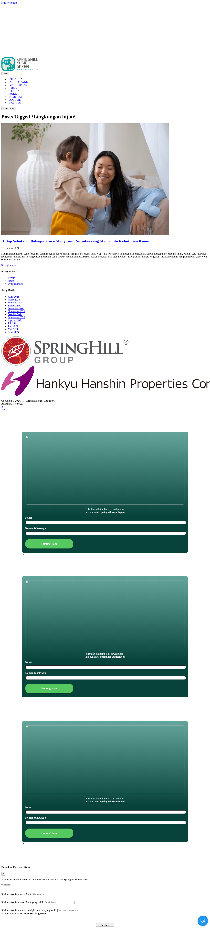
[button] (105, 925)
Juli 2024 (12, 323)
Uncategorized (15, 283)
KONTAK (15, 102)
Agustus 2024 (15, 320)
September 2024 (16, 317)
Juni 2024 (13, 326)
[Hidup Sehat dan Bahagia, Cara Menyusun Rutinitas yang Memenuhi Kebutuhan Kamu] (85, 234)
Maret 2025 (14, 299)
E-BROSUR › (9, 108)
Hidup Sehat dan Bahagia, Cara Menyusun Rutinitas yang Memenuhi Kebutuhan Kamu (75, 241)
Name (28, 517)
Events (11, 277)
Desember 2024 (16, 308)
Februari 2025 (15, 302)
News (11, 280)
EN (3, 409)
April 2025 (13, 296)
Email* (8, 897)
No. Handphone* (14, 905)
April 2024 (13, 332)
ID (2, 406)
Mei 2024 (13, 329)
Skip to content (9, 2)
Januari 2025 (14, 305)
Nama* (9, 889)
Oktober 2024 (15, 314)
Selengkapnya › (9, 265)
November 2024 (16, 311)
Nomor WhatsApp (35, 528)
